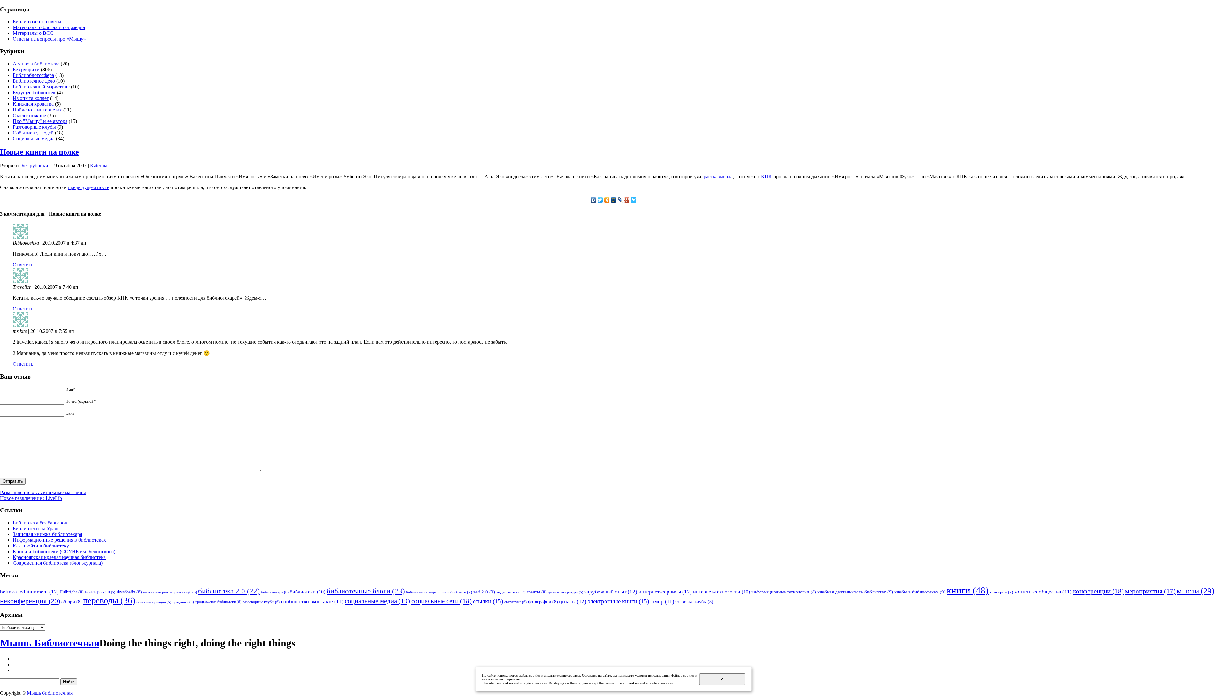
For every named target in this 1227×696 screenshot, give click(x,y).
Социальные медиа (34, 138)
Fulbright (72, 591)
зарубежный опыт (610, 591)
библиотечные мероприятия (430, 592)
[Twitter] (600, 200)
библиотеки (307, 591)
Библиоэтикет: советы (37, 21)
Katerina (98, 165)
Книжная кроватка (33, 104)
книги (968, 590)
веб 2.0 (484, 591)
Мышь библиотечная (50, 693)
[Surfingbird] (633, 200)
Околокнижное (29, 115)
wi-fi (109, 592)
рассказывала (718, 176)
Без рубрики (26, 69)
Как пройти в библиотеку (41, 545)
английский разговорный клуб (170, 592)
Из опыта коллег (31, 98)
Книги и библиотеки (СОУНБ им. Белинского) (64, 551)
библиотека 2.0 (229, 591)
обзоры (71, 601)
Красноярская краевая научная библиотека (59, 557)
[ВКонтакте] (593, 200)
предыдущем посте (88, 187)
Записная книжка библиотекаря (47, 534)
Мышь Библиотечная (49, 643)
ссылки (488, 601)
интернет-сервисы (665, 591)
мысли (1195, 590)
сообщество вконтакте (312, 602)
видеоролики (510, 592)
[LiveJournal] (620, 200)
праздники (183, 602)
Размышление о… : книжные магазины (43, 492)
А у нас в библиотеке (36, 63)
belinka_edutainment (29, 591)
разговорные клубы (261, 602)
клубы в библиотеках (919, 591)
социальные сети (441, 601)
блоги (464, 592)
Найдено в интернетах (37, 109)
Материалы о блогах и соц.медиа (49, 27)
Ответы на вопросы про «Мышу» (49, 39)
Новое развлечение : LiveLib (31, 498)
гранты (537, 591)
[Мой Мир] (613, 200)
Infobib (93, 592)
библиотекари (275, 592)
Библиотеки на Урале (36, 528)
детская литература (565, 592)
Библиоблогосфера (33, 75)
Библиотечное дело (34, 81)
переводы (109, 600)
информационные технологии (783, 591)
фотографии (543, 601)
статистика (515, 602)
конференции (1098, 591)
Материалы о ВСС (33, 33)
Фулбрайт (129, 591)
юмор (662, 602)
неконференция (30, 601)
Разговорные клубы (34, 127)
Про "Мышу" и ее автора (40, 121)
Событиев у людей (33, 132)
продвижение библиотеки (218, 602)
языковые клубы (694, 601)
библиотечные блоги (366, 591)
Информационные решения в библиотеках (59, 540)
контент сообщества (1043, 592)
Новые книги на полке (39, 152)
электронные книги (618, 601)
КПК (766, 176)
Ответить (23, 264)
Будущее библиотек (34, 92)
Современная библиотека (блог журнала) (58, 563)
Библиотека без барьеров (40, 522)
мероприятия (1150, 591)
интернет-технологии (721, 591)
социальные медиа (377, 601)
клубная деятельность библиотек (855, 591)
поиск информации (153, 602)
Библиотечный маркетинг (41, 86)
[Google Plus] (627, 200)
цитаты (572, 601)
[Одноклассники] (607, 200)
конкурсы (1001, 592)
